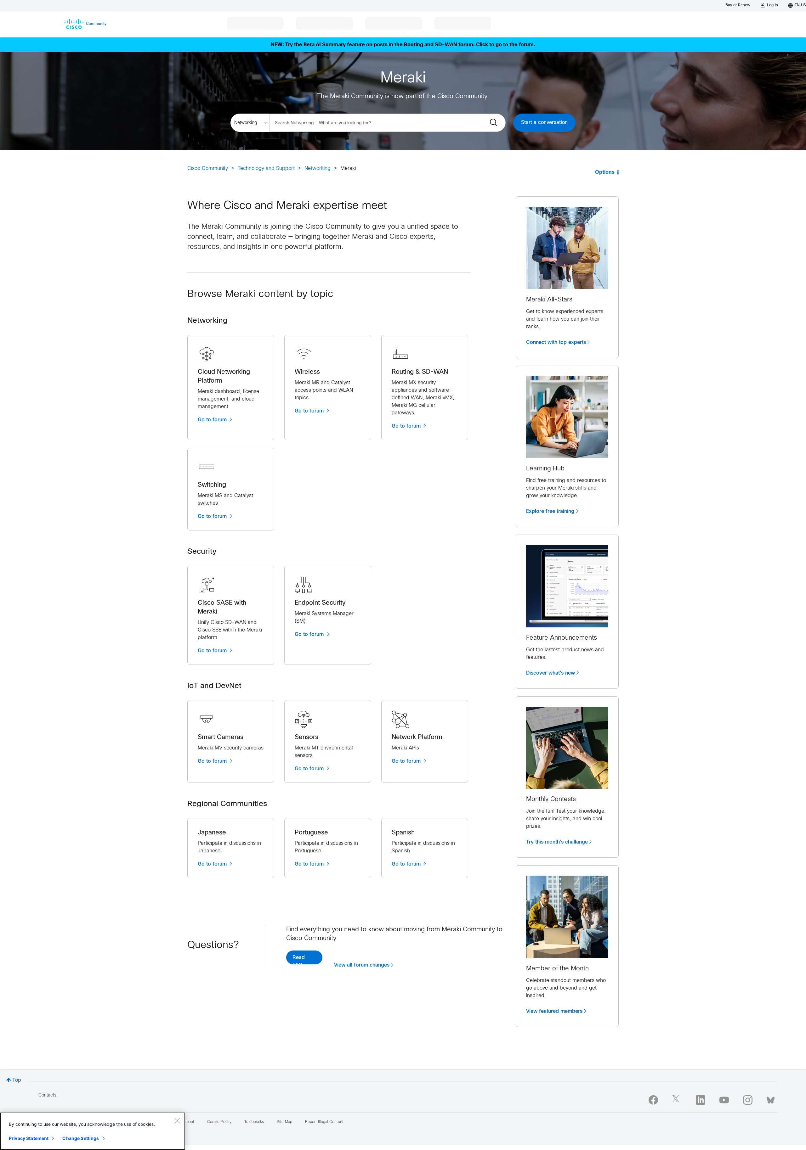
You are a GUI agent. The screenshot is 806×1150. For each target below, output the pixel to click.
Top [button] (16, 1080)
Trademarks (254, 1122)
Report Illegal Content (324, 1122)
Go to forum (213, 419)
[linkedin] (700, 1100)
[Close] (177, 1120)
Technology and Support (266, 168)
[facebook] (653, 1100)
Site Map (284, 1122)
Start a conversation (544, 122)
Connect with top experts (556, 342)
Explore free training (550, 511)
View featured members (554, 1011)
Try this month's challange (557, 842)
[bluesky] (770, 1099)
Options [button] (605, 172)
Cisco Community (207, 168)
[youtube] (724, 1100)
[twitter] (677, 1100)
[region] (92, 1131)
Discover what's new (550, 673)
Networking (317, 168)
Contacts (47, 1095)
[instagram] (747, 1100)
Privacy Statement (28, 1138)
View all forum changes (361, 965)
